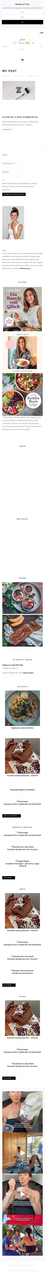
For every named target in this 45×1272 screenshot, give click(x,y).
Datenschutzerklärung (14, 1270)
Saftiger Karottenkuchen (22, 973)
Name (5, 155)
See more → (9, 985)
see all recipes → (11, 816)
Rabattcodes (28, 673)
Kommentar (7, 129)
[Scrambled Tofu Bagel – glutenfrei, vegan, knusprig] (22, 861)
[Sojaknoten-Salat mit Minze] (22, 725)
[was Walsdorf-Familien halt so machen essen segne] (22, 1235)
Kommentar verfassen (32, 76)
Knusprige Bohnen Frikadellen (22, 790)
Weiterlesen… (26, 268)
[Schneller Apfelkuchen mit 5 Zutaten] (22, 847)
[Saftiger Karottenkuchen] (22, 971)
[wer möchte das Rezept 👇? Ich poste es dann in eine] (22, 1194)
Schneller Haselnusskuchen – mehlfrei (22, 775)
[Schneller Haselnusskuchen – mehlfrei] (22, 773)
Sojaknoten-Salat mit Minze (22, 728)
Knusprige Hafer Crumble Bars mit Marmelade (22, 804)
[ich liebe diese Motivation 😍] (22, 1152)
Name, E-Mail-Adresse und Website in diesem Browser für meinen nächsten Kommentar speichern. (19, 186)
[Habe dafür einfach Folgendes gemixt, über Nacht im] (22, 1111)
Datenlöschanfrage (31, 1270)
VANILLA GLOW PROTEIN (12, 665)
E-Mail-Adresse (8, 163)
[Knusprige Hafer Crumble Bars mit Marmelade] (22, 801)
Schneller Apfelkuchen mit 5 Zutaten (22, 849)
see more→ (8, 877)
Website (5, 172)
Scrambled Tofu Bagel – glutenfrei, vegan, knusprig (22, 865)
